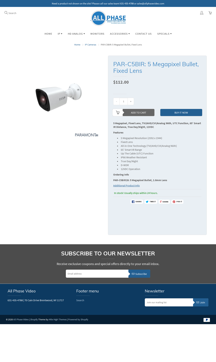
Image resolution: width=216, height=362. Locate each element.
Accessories (119, 33)
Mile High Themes (58, 319)
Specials (163, 33)
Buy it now (181, 112)
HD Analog (76, 33)
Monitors (97, 33)
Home (48, 33)
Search (80, 300)
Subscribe (141, 274)
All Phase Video (21, 319)
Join (202, 302)
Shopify (34, 319)
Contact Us (143, 33)
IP (59, 33)
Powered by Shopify (78, 319)
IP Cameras (90, 44)
